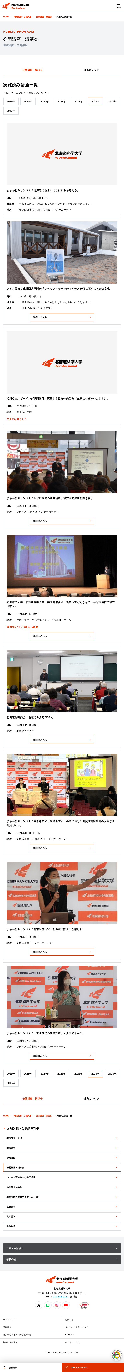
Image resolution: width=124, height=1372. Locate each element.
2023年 (61, 101)
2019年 (11, 111)
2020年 (112, 101)
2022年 (78, 101)
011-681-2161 (61, 1296)
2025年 (28, 101)
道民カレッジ (91, 70)
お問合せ (69, 1319)
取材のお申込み (10, 1342)
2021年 (95, 101)
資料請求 (7, 1327)
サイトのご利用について (76, 1327)
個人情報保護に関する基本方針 (17, 1334)
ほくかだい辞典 (72, 1342)
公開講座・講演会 (32, 70)
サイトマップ (9, 1319)
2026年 (11, 101)
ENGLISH (70, 1334)
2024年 (45, 101)
